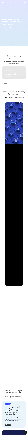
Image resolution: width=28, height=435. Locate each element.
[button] (25, 2)
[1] (10, 43)
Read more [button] (6, 28)
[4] (16, 43)
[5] (17, 43)
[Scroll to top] (25, 432)
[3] (15, 43)
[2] (13, 43)
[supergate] (6, 2)
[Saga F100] (14, 414)
